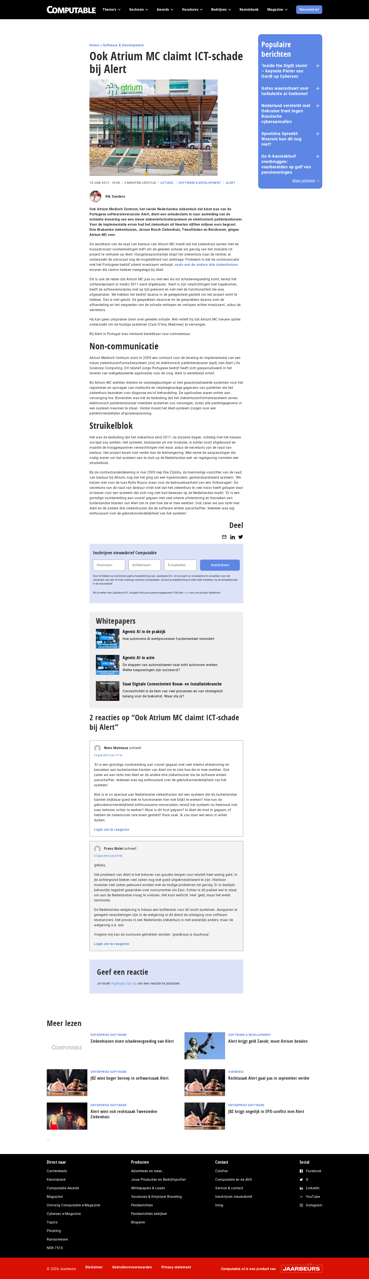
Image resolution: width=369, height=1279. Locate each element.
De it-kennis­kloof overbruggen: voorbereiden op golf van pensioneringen (286, 164)
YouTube (313, 1197)
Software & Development (123, 45)
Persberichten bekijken (149, 1214)
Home (94, 45)
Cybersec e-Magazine (64, 1214)
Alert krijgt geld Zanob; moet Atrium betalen (268, 1041)
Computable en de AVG (233, 1180)
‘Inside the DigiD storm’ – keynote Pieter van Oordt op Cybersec (284, 71)
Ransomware (57, 1239)
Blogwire (138, 1222)
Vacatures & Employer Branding (156, 1197)
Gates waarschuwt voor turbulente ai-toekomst (285, 91)
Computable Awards (63, 1188)
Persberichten (142, 1205)
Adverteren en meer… (147, 1171)
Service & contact (229, 1188)
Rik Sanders (115, 196)
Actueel (167, 182)
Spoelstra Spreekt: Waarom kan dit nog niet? (281, 139)
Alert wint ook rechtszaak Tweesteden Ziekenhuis (124, 1114)
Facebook (314, 1171)
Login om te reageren (111, 830)
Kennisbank (56, 1180)
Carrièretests (57, 1171)
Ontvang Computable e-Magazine (73, 1205)
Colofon (221, 1171)
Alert (231, 182)
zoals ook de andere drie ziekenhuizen (206, 265)
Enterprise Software (109, 1034)
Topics (52, 1222)
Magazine (55, 1197)
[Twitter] (240, 537)
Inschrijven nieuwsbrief (233, 1197)
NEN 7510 (55, 1248)
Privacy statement (176, 1267)
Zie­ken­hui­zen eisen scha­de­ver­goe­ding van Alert (132, 1041)
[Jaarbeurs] (299, 1269)
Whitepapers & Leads (148, 1188)
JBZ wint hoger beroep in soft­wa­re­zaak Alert (130, 1078)
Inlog (219, 1205)
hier (186, 592)
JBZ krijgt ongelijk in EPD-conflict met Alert (266, 1111)
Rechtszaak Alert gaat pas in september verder (269, 1078)
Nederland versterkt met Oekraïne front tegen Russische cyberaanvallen (285, 113)
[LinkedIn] (232, 537)
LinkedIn (313, 1188)
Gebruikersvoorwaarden (132, 1267)
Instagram (314, 1205)
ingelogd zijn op (123, 983)
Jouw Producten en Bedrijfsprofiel (158, 1180)
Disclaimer (94, 1267)
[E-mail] (224, 537)
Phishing (54, 1231)
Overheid (235, 1071)
